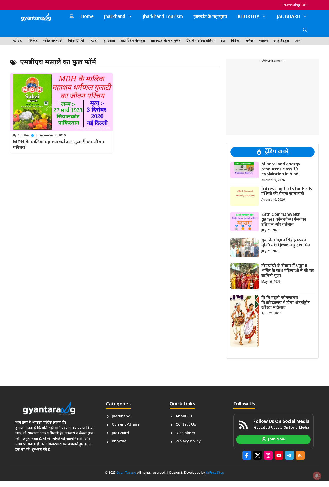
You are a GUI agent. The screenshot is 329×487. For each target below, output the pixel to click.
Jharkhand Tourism (163, 17)
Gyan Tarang (126, 473)
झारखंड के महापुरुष (210, 17)
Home (87, 17)
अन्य (298, 41)
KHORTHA (248, 17)
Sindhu (23, 135)
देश (222, 41)
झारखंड (109, 41)
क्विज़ (249, 41)
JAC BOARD (288, 17)
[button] (305, 30)
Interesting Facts (295, 5)
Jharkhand (114, 17)
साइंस (263, 41)
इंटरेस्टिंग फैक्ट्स (133, 41)
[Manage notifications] (317, 476)
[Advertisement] (272, 99)
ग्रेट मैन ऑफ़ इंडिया (200, 41)
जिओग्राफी (76, 41)
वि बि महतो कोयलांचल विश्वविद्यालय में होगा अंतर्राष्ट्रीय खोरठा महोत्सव (285, 302)
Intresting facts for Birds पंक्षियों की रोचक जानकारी (286, 191)
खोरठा (18, 41)
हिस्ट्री (93, 41)
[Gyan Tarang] (36, 17)
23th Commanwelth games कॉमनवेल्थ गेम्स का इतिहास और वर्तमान (283, 219)
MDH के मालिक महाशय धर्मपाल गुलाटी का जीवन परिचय (58, 145)
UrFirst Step (215, 473)
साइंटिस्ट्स (281, 41)
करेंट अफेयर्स (52, 41)
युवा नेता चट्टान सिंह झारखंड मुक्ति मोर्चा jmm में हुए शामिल (285, 243)
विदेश (235, 41)
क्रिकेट (33, 41)
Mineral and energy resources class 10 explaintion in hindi (280, 169)
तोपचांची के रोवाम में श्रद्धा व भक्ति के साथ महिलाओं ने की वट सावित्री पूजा (287, 270)
